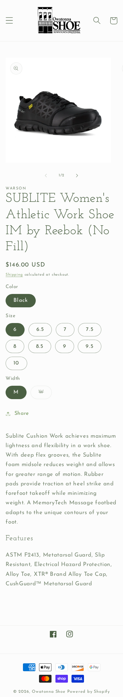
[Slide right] (77, 175)
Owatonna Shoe (48, 692)
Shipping (14, 275)
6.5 (40, 329)
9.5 (89, 346)
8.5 (39, 346)
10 (16, 363)
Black (20, 300)
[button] (9, 20)
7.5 (89, 329)
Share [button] (21, 413)
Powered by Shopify (88, 692)
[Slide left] (46, 175)
